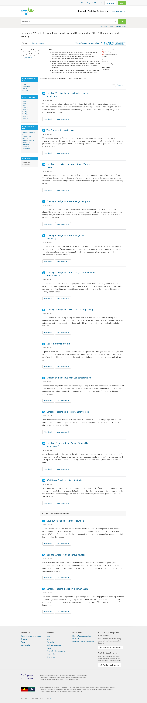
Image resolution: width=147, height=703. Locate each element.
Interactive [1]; (26, 86)
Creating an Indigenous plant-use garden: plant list (69, 201)
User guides (50, 642)
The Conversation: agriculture (60, 130)
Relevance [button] (120, 85)
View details (48, 119)
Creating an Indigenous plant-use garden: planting (69, 309)
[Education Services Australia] (27, 679)
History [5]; (25, 138)
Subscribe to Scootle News (111, 647)
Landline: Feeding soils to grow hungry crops (68, 412)
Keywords (104, 26)
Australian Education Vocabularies (83, 641)
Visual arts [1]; (26, 148)
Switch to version (38, 43)
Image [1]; (25, 84)
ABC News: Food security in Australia (64, 480)
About (48, 636)
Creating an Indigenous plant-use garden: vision (68, 377)
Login (122, 3)
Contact (49, 648)
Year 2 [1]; (25, 103)
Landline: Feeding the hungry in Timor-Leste (67, 589)
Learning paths (118, 11)
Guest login (110, 3)
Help (82, 3)
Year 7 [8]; (25, 114)
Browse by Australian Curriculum (92, 11)
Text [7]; (24, 88)
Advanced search (121, 26)
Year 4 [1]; (25, 107)
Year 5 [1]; (25, 109)
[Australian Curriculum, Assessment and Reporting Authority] (115, 43)
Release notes (54, 699)
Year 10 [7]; (25, 101)
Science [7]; (25, 144)
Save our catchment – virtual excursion (65, 521)
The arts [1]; (25, 146)
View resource (62, 119)
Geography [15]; (26, 136)
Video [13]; (25, 91)
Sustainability (107, 64)
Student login (98, 3)
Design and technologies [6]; (28, 133)
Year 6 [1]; (25, 112)
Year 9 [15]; (25, 118)
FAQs (48, 639)
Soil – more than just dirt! (58, 343)
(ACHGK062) (28, 58)
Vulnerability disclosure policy (56, 651)
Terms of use (51, 657)
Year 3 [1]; (25, 105)
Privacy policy (51, 654)
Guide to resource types (54, 645)
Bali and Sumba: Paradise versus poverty (66, 554)
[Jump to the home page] (27, 11)
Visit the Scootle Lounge (110, 665)
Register (89, 3)
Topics (111, 26)
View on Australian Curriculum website (87, 43)
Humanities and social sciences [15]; (28, 141)
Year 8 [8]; (25, 116)
